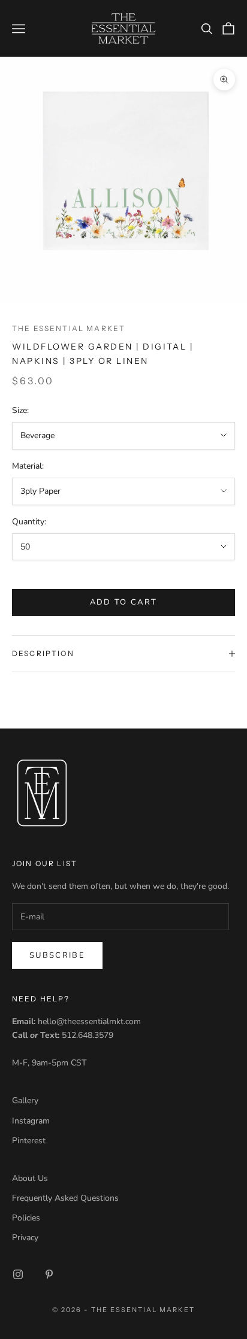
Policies (26, 1217)
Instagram (31, 1121)
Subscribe (57, 955)
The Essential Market (68, 328)
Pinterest (29, 1140)
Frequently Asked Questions (65, 1198)
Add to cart (124, 602)
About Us (30, 1178)
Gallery (25, 1100)
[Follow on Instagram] (18, 1274)
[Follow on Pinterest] (49, 1274)
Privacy (25, 1237)
